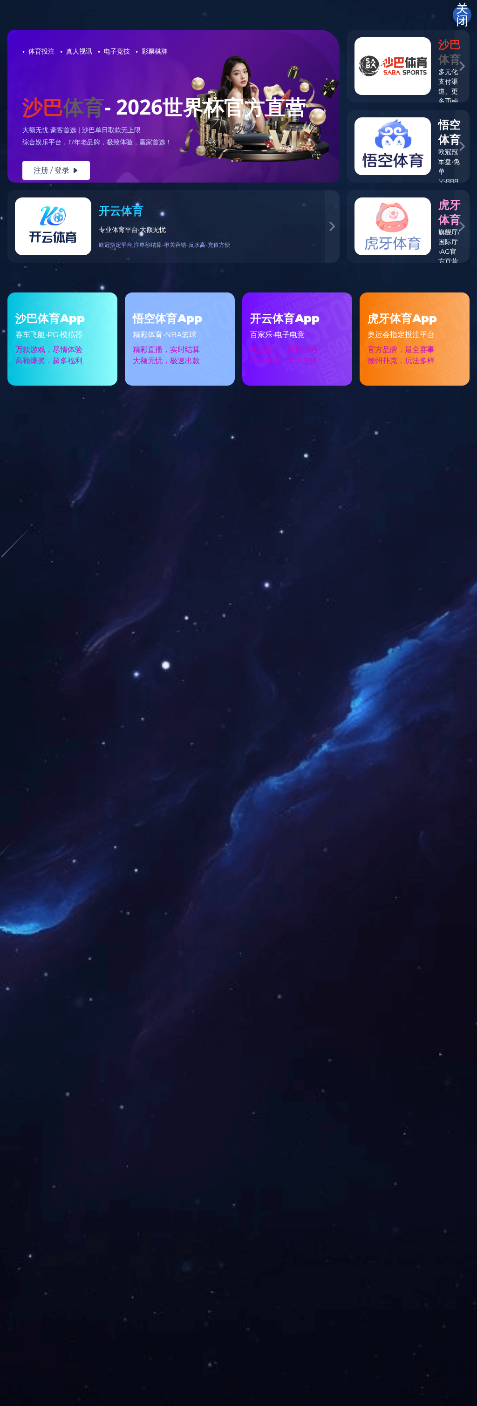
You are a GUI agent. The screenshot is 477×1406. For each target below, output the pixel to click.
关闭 (462, 15)
